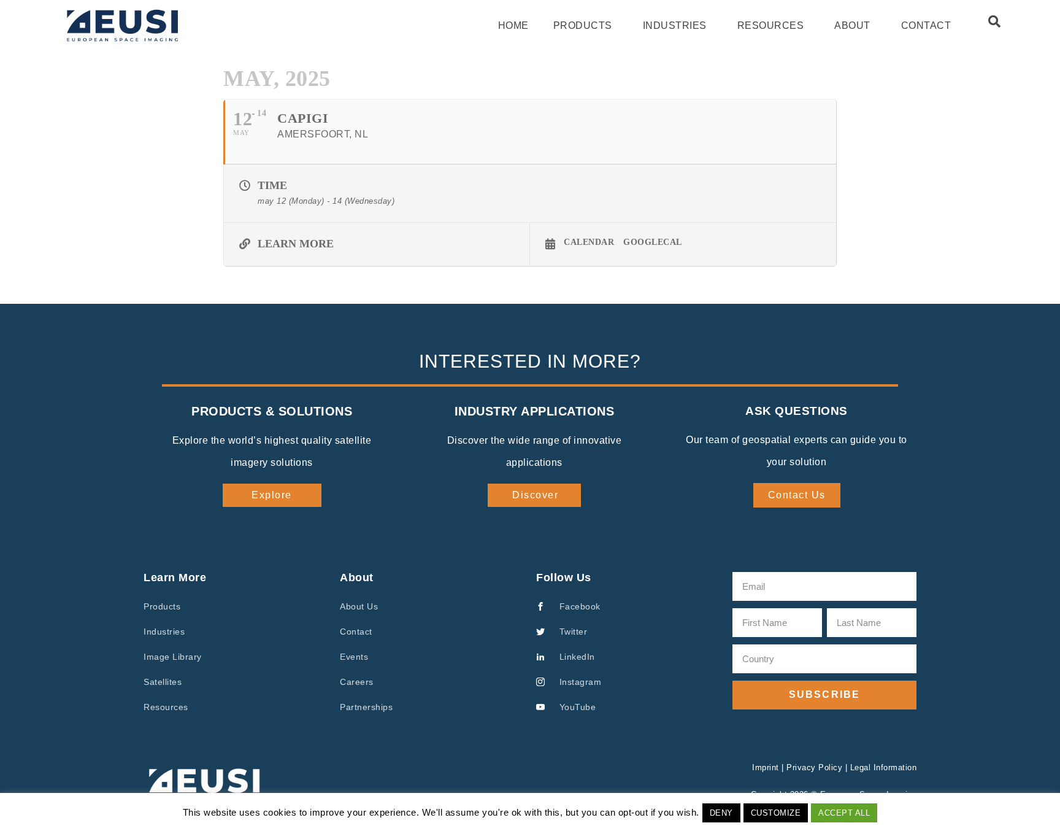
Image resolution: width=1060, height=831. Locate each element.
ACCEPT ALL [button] (844, 812)
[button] (995, 21)
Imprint (765, 767)
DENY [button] (721, 812)
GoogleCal (652, 242)
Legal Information (883, 767)
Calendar (589, 242)
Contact (926, 25)
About (852, 25)
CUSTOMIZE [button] (776, 812)
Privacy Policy (814, 767)
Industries (675, 25)
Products (582, 25)
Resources (770, 25)
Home (513, 25)
